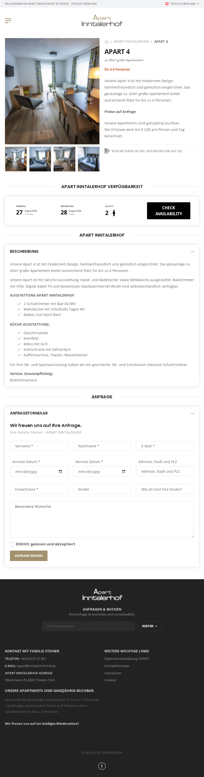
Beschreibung (24, 251)
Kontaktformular (116, 666)
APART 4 (117, 51)
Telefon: (12, 658)
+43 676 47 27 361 (33, 658)
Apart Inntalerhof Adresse (28, 673)
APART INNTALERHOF (131, 41)
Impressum (112, 673)
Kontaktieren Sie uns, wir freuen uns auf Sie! (147, 151)
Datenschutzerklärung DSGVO (126, 658)
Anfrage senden (29, 555)
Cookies (110, 680)
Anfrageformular (29, 413)
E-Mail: (11, 666)
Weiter (147, 626)
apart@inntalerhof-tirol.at (36, 666)
